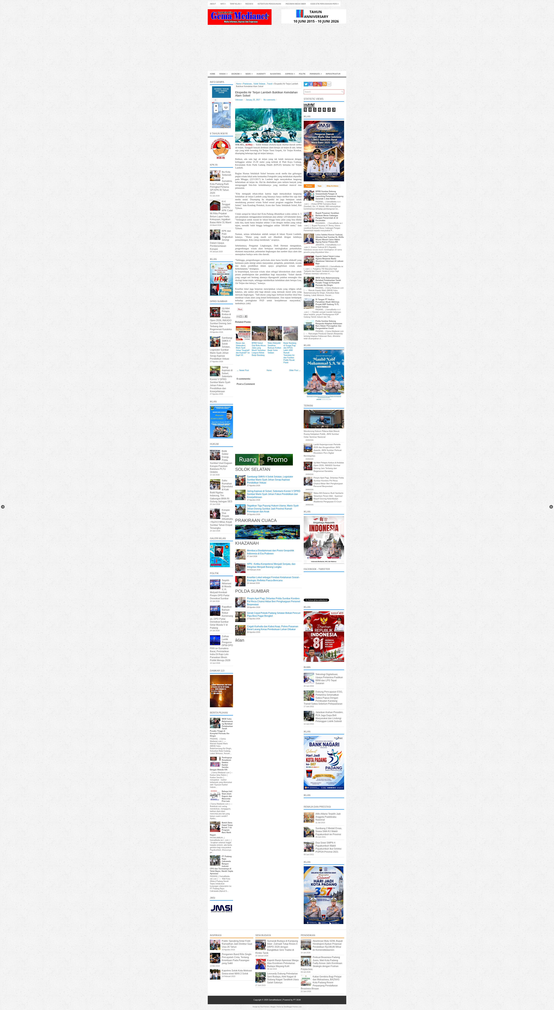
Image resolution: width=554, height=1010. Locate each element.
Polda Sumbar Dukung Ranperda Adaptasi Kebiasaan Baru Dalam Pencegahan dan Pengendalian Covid (329, 325)
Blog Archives (332, 186)
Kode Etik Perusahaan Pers (324, 4)
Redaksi (249, 4)
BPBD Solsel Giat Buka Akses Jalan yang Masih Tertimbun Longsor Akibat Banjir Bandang (259, 349)
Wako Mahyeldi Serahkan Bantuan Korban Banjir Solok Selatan (274, 348)
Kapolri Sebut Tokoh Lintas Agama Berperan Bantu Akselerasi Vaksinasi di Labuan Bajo (329, 260)
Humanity (261, 74)
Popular (309, 186)
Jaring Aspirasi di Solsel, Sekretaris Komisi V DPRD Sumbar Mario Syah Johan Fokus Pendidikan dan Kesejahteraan (273, 494)
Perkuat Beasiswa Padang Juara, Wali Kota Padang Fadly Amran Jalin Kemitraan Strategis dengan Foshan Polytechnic (321, 963)
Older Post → (295, 370)
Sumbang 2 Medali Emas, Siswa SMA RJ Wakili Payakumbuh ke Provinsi (329, 831)
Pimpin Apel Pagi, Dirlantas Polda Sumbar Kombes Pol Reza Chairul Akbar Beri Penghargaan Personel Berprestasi (273, 601)
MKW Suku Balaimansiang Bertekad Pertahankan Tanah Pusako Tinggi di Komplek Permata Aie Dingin (328, 281)
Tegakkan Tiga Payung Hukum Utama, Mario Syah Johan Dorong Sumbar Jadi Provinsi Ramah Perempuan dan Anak (273, 508)
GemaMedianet (275, 1000)
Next (551, 507)
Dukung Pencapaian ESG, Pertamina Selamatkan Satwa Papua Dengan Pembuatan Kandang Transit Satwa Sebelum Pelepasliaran (323, 698)
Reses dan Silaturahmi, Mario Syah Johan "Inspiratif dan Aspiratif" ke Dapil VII (243, 349)
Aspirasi (290, 74)
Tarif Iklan (236, 4)
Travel (269, 84)
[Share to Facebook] (246, 316)
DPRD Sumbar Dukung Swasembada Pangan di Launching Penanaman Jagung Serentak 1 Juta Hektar (329, 195)
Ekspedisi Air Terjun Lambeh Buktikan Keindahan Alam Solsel (266, 94)
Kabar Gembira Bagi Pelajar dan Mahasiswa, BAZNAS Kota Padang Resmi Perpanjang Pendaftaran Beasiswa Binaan (321, 982)
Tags (319, 186)
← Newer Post (243, 370)
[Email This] (237, 316)
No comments (269, 100)
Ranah (223, 74)
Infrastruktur (333, 74)
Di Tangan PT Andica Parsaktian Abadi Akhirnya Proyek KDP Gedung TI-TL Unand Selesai (327, 303)
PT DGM (297, 1000)
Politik (302, 74)
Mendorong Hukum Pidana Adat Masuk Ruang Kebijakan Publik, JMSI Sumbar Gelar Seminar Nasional (321, 434)
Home (212, 74)
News (249, 74)
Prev (3, 507)
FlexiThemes (264, 1007)
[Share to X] (243, 316)
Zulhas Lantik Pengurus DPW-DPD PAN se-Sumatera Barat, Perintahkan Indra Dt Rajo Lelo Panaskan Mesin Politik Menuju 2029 (221, 648)
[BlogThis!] (240, 316)
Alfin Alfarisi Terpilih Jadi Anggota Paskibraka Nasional (328, 817)
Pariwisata (316, 74)
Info (223, 4)
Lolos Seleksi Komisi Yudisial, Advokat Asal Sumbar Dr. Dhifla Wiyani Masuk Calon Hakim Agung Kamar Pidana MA (330, 238)
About (213, 4)
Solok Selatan (259, 84)
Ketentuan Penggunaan (269, 4)
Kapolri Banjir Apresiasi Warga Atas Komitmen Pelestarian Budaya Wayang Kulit (282, 963)
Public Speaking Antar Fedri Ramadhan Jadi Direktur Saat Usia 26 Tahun (237, 944)
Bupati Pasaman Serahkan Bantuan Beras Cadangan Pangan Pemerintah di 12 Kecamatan (327, 216)
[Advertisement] (277, 49)
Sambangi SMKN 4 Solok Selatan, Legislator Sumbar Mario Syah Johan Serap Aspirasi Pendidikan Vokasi (270, 479)
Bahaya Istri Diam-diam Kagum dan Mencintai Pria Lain (227, 796)
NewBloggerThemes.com (293, 1007)
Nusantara (275, 74)
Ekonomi (237, 74)
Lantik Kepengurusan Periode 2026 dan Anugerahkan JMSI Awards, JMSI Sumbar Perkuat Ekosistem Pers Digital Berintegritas (322, 450)
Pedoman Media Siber (296, 4)
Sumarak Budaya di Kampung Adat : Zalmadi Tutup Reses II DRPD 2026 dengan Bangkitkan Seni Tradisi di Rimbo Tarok (276, 947)
